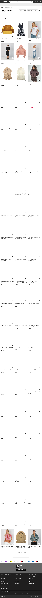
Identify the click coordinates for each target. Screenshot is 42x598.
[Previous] (18, 10)
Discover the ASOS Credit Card (34, 584)
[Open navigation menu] (2, 1)
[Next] (39, 10)
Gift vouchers (31, 578)
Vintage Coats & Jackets (31, 10)
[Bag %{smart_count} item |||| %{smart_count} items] (40, 1)
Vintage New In (23, 10)
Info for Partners (31, 583)
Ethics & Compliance (4, 588)
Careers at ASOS (18, 578)
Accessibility (39, 596)
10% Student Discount (4, 583)
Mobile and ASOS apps (33, 576)
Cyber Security (17, 583)
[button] (15, 593)
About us (16, 576)
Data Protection (3, 586)
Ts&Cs (35, 596)
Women (6, 7)
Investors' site (17, 581)
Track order (3, 578)
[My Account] (35, 1)
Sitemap (2, 584)
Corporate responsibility (19, 579)
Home (2, 7)
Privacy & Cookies (30, 596)
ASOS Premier (3, 581)
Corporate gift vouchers (32, 579)
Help (2, 576)
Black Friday (31, 581)
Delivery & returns (4, 579)
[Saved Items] (38, 1)
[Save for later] (12, 36)
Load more (21, 556)
